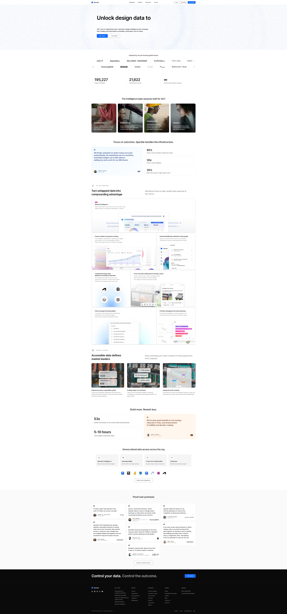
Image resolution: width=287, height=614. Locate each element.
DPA (194, 610)
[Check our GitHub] (92, 591)
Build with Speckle (119, 601)
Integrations (134, 593)
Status (150, 605)
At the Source (151, 595)
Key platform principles (171, 593)
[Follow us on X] (99, 591)
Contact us (168, 600)
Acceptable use (188, 610)
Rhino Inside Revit (186, 591)
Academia (134, 598)
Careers (167, 595)
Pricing (133, 591)
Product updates (152, 591)
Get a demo (191, 2)
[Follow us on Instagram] (97, 591)
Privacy (176, 610)
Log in (176, 2)
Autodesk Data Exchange (188, 593)
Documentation (135, 595)
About (166, 591)
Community (151, 602)
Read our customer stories (143, 562)
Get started (183, 2)
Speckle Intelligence (120, 604)
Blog (166, 598)
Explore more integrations (143, 480)
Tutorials (150, 598)
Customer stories (152, 593)
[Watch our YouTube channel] (102, 591)
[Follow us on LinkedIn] (94, 591)
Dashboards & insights (120, 595)
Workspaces (134, 600)
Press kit (167, 602)
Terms (181, 610)
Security (150, 600)
